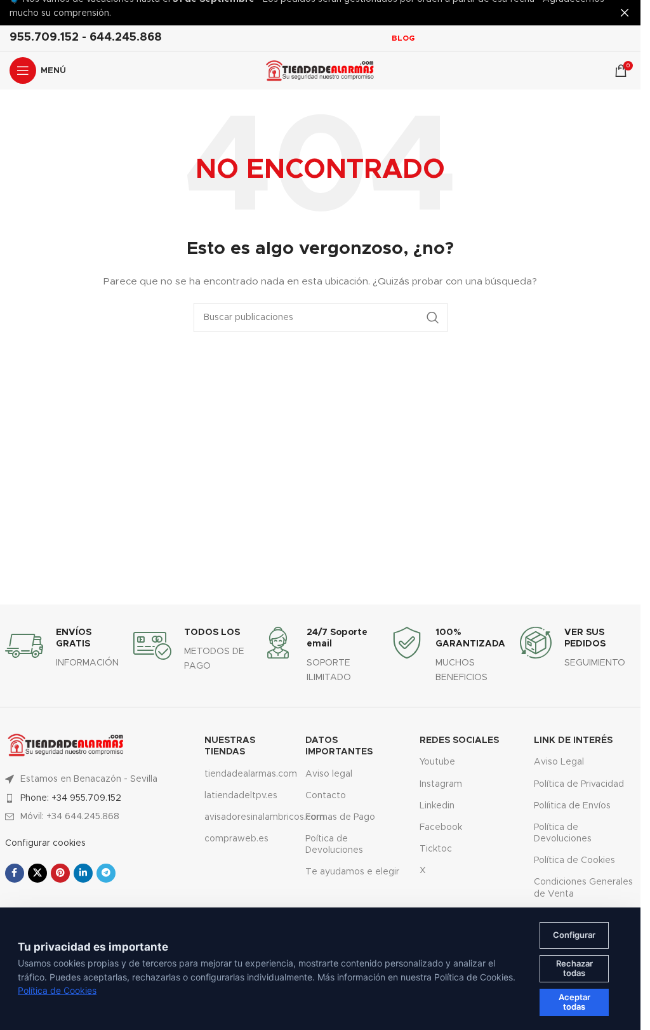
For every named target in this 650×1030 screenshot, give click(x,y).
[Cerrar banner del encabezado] (624, 12)
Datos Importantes (339, 746)
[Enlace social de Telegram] (106, 873)
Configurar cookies (45, 843)
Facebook (441, 827)
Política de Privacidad (579, 784)
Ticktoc (436, 849)
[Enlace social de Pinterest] (60, 873)
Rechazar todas (574, 968)
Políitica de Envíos (572, 805)
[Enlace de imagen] (66, 744)
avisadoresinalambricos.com (245, 817)
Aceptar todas (574, 1002)
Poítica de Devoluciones (334, 844)
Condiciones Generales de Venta (583, 888)
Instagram (441, 784)
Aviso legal (328, 774)
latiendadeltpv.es (240, 795)
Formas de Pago (340, 817)
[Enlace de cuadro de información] (63, 649)
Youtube (437, 762)
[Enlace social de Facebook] (14, 873)
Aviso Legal (559, 762)
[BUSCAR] (433, 317)
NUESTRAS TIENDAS (229, 746)
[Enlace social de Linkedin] (83, 873)
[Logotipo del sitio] (320, 70)
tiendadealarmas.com (245, 774)
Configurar (574, 935)
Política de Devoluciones (563, 833)
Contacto (325, 795)
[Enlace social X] (37, 873)
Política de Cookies (574, 860)
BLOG (403, 38)
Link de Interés (573, 740)
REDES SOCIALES (459, 740)
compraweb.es (236, 838)
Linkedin (437, 805)
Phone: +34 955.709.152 (70, 798)
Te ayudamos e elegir (352, 871)
